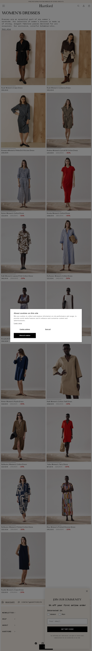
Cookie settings (25, 329)
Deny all (48, 329)
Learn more (18, 323)
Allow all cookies (24, 335)
